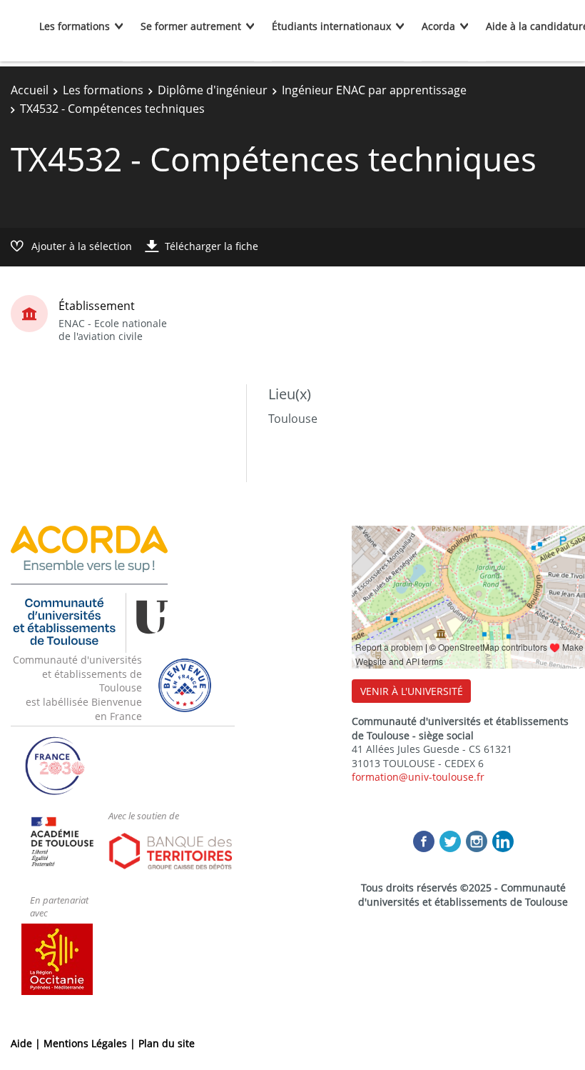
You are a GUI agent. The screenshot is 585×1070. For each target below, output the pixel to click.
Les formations (74, 26)
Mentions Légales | (91, 1043)
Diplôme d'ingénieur (213, 90)
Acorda (438, 26)
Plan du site (166, 1043)
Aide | (27, 1043)
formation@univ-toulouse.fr (418, 777)
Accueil (30, 90)
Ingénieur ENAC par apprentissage (374, 90)
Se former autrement (191, 26)
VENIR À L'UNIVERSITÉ (411, 691)
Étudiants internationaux (331, 26)
